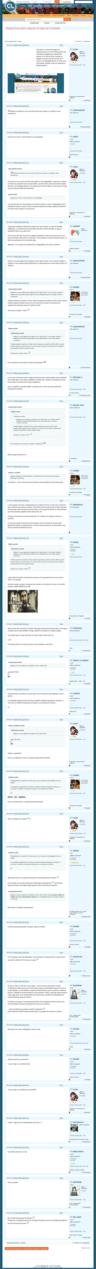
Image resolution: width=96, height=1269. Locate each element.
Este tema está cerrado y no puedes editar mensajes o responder (26, 1248)
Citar (61, 45)
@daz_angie (87, 1237)
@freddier (87, 316)
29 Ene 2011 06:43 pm (21, 1085)
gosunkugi (77, 985)
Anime (83, 15)
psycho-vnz (77, 957)
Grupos (47, 23)
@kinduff (87, 947)
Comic (69, 6)
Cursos (47, 6)
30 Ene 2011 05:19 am (21, 1178)
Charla (19, 41)
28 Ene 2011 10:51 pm (21, 283)
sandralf (76, 226)
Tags (68, 15)
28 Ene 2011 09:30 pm (21, 106)
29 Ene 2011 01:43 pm (21, 981)
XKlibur (76, 851)
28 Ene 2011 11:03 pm (21, 466)
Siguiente (87, 41)
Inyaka (75, 542)
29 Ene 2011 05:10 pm (21, 1025)
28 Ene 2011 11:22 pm (21, 624)
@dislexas (87, 100)
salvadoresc (78, 504)
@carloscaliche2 (85, 126)
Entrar (57, 2)
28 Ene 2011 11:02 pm (21, 401)
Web (84, 64)
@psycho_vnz (86, 975)
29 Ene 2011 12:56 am (21, 846)
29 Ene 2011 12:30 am (21, 814)
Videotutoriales (58, 6)
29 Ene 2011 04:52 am (21, 952)
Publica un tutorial (44, 15)
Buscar (67, 19)
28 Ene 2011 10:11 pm (21, 163)
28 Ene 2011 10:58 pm (21, 373)
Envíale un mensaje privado (76, 64)
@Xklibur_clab (86, 916)
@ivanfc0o (87, 714)
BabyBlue (44, 1265)
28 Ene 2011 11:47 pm (21, 689)
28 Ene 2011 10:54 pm (21, 322)
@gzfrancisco (86, 1141)
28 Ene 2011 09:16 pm (21, 45)
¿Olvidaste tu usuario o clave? (23, 1)
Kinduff (76, 926)
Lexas (75, 49)
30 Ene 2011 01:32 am (21, 1147)
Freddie (76, 287)
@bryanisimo (86, 650)
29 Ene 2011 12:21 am (21, 771)
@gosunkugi (87, 1019)
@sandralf (87, 251)
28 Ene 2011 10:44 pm (21, 256)
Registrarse (34, 23)
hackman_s (77, 377)
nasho (75, 136)
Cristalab (57, 1265)
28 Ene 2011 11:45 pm (21, 656)
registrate (67, 2)
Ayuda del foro (60, 23)
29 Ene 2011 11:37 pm (21, 1118)
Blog (30, 6)
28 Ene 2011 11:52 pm (21, 719)
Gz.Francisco (78, 1122)
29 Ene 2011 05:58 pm (21, 1055)
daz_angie (77, 1217)
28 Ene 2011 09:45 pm (21, 132)
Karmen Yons (78, 405)
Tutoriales (38, 6)
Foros (23, 6)
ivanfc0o (76, 693)
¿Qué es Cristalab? (58, 15)
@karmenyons (86, 461)
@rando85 (87, 683)
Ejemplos (75, 15)
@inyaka (88, 618)
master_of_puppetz (80, 660)
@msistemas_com (85, 395)
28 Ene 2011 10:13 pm (21, 222)
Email (84, 416)
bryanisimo (77, 628)
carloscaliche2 (79, 110)
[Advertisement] (48, 35)
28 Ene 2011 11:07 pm (21, 538)
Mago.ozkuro (78, 1151)
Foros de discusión (10, 41)
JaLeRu (76, 1029)
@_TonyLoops (86, 1172)
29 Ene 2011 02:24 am (21, 922)
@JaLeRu (87, 1049)
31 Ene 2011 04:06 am (21, 1213)
